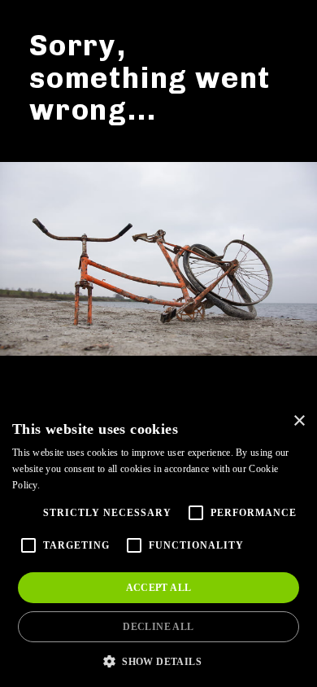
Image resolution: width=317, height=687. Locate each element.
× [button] (299, 421)
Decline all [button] (158, 626)
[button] (158, 660)
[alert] (158, 545)
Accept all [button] (159, 587)
